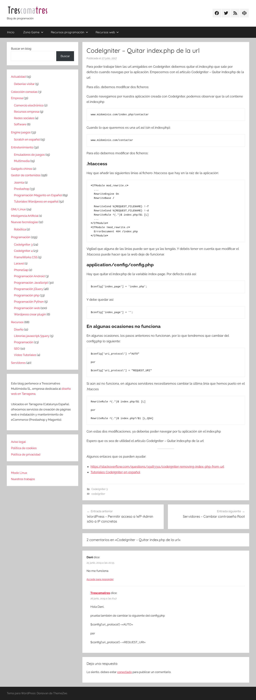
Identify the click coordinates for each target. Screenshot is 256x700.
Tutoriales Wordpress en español (36, 201)
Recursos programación (67, 32)
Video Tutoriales (25, 355)
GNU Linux (18, 209)
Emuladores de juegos (29, 154)
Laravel (19, 263)
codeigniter (98, 493)
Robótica (20, 229)
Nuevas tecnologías (24, 222)
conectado (124, 672)
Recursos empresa (26, 111)
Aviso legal (18, 442)
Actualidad (18, 76)
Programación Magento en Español (38, 195)
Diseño (18, 329)
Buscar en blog (21, 48)
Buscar (65, 56)
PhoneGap (21, 270)
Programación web (27, 308)
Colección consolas (24, 92)
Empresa (17, 98)
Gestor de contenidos (25, 175)
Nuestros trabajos (23, 479)
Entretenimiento (22, 147)
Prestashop (21, 188)
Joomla (19, 182)
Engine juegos (20, 132)
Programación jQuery (28, 289)
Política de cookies (24, 448)
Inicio (10, 32)
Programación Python (29, 301)
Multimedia (22, 161)
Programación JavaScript (31, 282)
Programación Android (29, 276)
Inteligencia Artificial (24, 215)
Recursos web (105, 32)
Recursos (17, 322)
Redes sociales (24, 118)
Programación (20, 237)
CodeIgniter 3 (99, 489)
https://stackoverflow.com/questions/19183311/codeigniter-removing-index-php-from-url (157, 466)
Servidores (18, 362)
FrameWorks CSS (25, 257)
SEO (17, 348)
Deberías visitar (24, 84)
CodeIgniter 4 (23, 250)
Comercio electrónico (29, 105)
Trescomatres (100, 593)
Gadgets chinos (21, 168)
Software (20, 124)
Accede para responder (100, 579)
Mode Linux (19, 473)
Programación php (26, 295)
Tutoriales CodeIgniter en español (115, 472)
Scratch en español (27, 139)
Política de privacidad (25, 454)
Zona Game (31, 32)
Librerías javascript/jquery (31, 336)
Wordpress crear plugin (30, 314)
